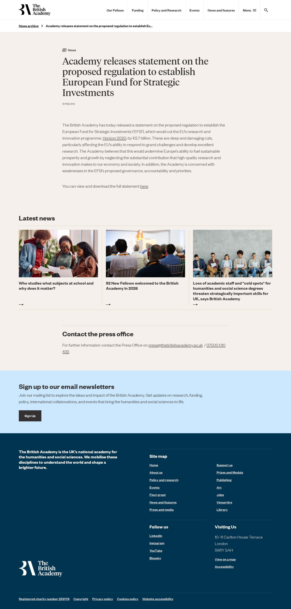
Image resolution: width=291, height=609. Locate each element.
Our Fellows (115, 10)
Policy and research (163, 480)
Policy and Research (166, 10)
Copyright (80, 599)
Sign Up (30, 415)
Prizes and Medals (230, 472)
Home (153, 465)
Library (222, 509)
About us (156, 472)
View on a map (225, 559)
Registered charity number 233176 (44, 599)
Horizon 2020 (114, 138)
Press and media (161, 509)
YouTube (155, 550)
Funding (138, 10)
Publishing (224, 480)
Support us (225, 465)
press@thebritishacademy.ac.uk (175, 345)
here (144, 186)
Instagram (156, 543)
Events (194, 10)
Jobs (220, 494)
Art (219, 487)
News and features (221, 10)
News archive (29, 26)
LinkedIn (155, 535)
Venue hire (224, 502)
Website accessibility (157, 599)
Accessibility (224, 566)
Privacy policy (102, 599)
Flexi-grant (157, 494)
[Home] (34, 10)
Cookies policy (127, 599)
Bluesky (155, 558)
